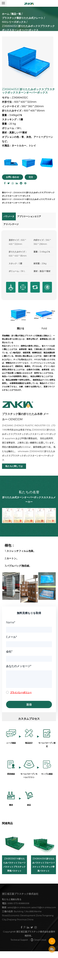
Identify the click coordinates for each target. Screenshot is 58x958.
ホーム (5, 13)
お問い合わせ (12, 177)
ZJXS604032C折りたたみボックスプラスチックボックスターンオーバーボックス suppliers (29, 434)
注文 (31, 177)
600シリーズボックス (14, 21)
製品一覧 (16, 13)
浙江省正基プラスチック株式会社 (32, 931)
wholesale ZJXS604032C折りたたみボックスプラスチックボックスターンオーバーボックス (28, 455)
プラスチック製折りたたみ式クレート (22, 17)
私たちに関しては (14, 466)
